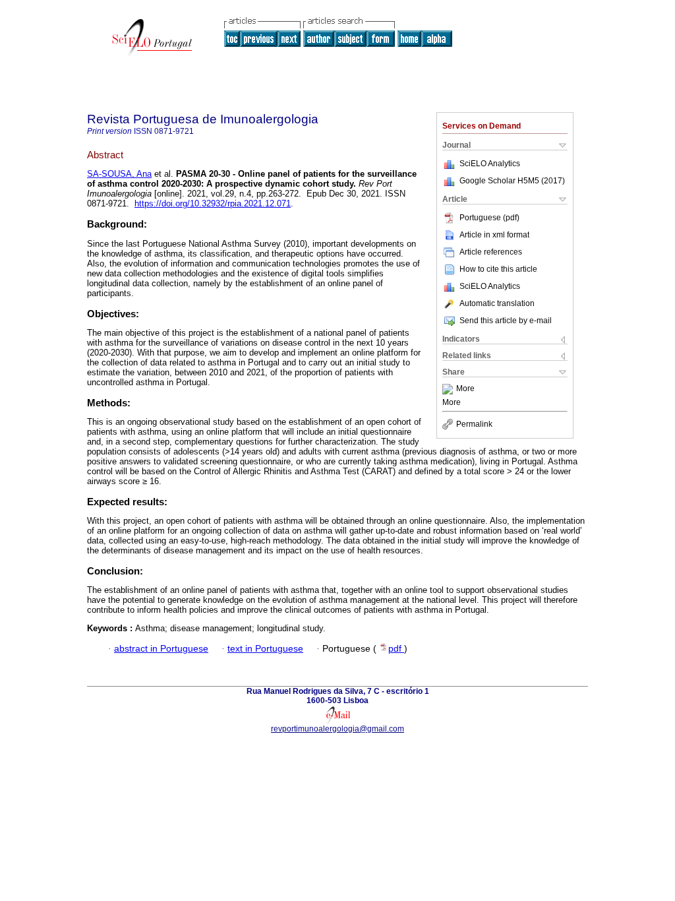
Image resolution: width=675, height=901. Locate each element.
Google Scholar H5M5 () (512, 180)
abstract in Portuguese (161, 649)
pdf (396, 649)
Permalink (474, 424)
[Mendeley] (449, 389)
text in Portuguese (265, 649)
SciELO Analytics (489, 163)
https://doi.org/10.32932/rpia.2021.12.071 (212, 203)
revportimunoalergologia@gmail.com (337, 728)
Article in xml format (494, 234)
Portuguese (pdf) (489, 217)
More (465, 389)
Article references (490, 252)
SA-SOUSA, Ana (119, 174)
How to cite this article (498, 269)
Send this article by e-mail (505, 320)
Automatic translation (497, 303)
